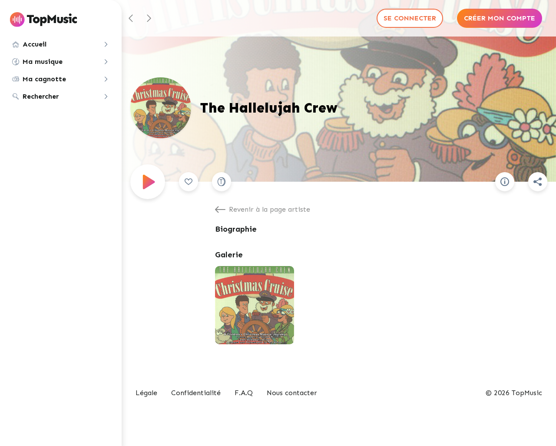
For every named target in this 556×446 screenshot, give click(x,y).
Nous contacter (292, 393)
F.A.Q (244, 393)
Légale (146, 393)
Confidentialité (196, 393)
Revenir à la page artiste (269, 209)
